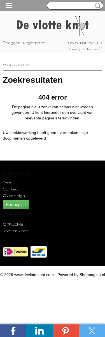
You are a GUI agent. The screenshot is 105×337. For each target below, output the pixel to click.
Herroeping (16, 204)
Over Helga (14, 195)
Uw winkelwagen (85, 42)
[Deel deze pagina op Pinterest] (66, 330)
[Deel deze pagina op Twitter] (92, 330)
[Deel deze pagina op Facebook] (13, 330)
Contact (11, 189)
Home (8, 65)
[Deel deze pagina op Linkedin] (39, 330)
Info (7, 183)
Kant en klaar (15, 231)
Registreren (34, 42)
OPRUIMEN (15, 224)
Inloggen (11, 42)
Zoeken (97, 6)
